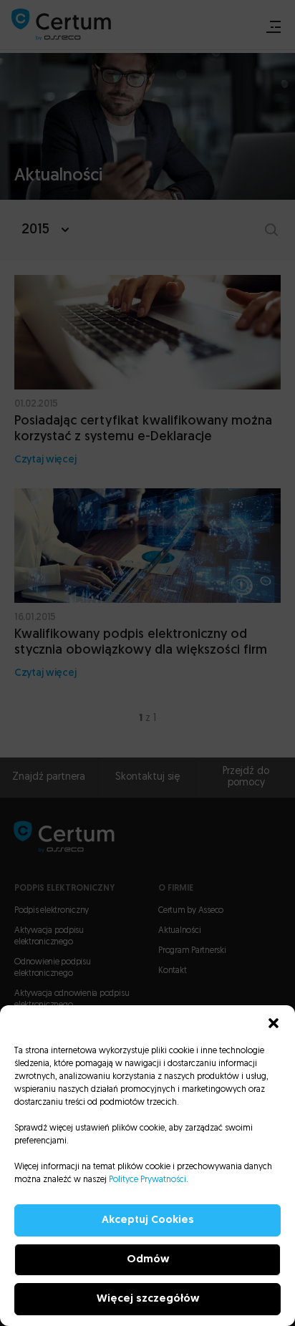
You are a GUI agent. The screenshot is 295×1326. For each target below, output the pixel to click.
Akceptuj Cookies (148, 1220)
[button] (273, 1023)
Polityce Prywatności (147, 1180)
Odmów (148, 1259)
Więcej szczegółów (148, 1299)
